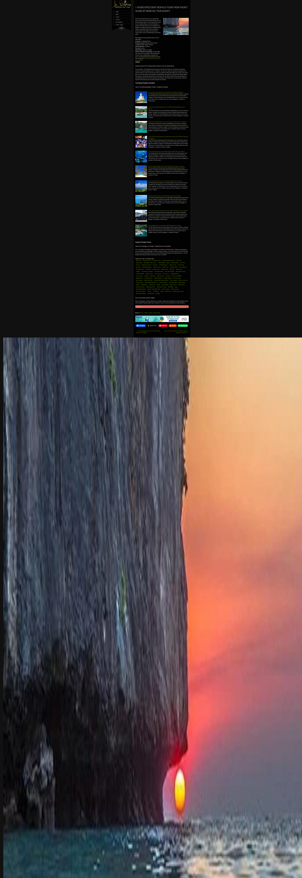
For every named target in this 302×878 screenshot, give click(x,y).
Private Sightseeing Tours (151, 282)
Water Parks (168, 291)
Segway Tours (173, 284)
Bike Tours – (154, 262)
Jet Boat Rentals (140, 273)
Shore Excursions (140, 287)
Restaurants (152, 284)
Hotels (150, 312)
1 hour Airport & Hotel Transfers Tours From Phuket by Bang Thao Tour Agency (168, 210)
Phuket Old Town (148, 280)
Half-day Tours (165, 269)
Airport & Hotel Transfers (168, 260)
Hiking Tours (179, 269)
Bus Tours (183, 262)
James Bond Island (181, 271)
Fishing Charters (140, 269)
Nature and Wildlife (177, 275)
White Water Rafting (141, 293)
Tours (117, 17)
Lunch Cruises (139, 275)
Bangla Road (139, 262)
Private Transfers (163, 282)
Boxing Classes (175, 262)
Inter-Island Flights (170, 271)
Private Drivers (140, 282)
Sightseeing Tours (150, 287)
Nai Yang (168, 275)
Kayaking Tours (150, 273)
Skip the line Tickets (162, 287)
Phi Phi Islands (177, 278)
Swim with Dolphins (141, 291)
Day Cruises (181, 264)
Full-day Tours (156, 269)
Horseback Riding (159, 271)
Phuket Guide (156, 312)
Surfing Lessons (175, 289)
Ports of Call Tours (183, 280)
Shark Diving (181, 284)
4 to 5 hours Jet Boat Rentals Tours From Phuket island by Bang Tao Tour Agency (166, 107)
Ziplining (158, 293)
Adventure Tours (147, 260)
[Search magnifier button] (187, 306)
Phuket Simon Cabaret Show (161, 280)
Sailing (158, 284)
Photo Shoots (139, 280)
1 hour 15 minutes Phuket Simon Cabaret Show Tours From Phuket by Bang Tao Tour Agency (168, 137)
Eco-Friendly (119, 22)
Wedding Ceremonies (178, 291)
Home (117, 12)
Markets (147, 275)
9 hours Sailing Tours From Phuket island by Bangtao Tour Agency (164, 225)
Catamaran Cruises (147, 264)
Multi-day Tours (161, 275)
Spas (176, 287)
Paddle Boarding (158, 278)
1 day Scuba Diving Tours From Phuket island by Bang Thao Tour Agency (166, 151)
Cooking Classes (163, 264)
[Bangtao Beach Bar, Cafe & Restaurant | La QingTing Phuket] (121, 8)
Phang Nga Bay (168, 278)
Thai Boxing (156, 291)
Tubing (162, 291)
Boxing (168, 262)
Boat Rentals (162, 262)
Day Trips (138, 267)
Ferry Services (183, 267)
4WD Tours (138, 260)
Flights (118, 19)
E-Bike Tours (165, 267)
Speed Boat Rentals (141, 289)
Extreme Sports (174, 267)
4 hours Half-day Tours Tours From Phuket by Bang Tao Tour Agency (165, 181)
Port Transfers (173, 280)
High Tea (172, 269)
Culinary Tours (173, 264)
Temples (149, 291)
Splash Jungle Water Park (154, 289)
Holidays (138, 271)
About (117, 14)
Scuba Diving (165, 284)
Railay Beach (144, 284)
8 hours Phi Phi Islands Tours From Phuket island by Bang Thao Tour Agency (167, 121)
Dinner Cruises (157, 267)
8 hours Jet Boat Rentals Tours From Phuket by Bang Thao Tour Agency (166, 166)
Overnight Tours (149, 278)
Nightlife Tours (139, 278)
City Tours (155, 264)
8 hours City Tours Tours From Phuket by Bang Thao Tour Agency (164, 195)
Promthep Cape (173, 282)
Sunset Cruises (166, 289)
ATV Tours (178, 260)
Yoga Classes (150, 293)
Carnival (138, 264)
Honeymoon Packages (147, 271)
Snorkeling (171, 287)
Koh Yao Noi (158, 273)
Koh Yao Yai (166, 273)
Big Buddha (147, 262)
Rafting (138, 284)
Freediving (148, 269)
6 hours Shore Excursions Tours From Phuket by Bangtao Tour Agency (165, 92)
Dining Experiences (147, 267)
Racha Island (182, 282)
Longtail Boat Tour (174, 273)
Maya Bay (152, 275)
